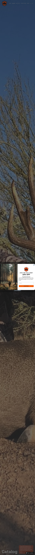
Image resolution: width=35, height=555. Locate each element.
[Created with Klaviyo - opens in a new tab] (17, 290)
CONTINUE (26, 286)
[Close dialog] (34, 265)
